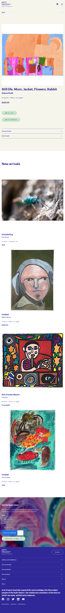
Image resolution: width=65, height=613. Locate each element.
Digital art (13, 241)
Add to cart (9, 113)
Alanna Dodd (7, 93)
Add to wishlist (11, 119)
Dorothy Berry (6, 477)
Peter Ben (5, 397)
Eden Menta (5, 237)
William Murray (6, 317)
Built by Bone (21, 604)
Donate (57, 552)
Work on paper (17, 98)
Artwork (5, 98)
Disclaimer (13, 604)
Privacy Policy (5, 604)
